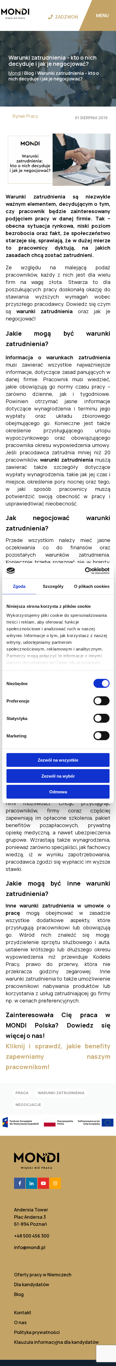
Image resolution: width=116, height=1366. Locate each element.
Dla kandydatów (31, 1284)
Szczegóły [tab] (53, 586)
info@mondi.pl (29, 1247)
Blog (19, 1294)
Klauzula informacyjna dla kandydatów (56, 1342)
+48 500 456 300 (31, 1236)
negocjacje (28, 1104)
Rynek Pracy (25, 116)
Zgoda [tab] (19, 586)
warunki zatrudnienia (61, 1092)
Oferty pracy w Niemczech (43, 1274)
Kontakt (22, 1312)
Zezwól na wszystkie (58, 760)
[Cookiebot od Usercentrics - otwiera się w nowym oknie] (85, 570)
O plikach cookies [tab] (92, 586)
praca (21, 1092)
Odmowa (58, 791)
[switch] (101, 700)
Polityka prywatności (37, 1332)
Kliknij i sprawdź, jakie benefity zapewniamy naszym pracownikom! (58, 1056)
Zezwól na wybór (58, 775)
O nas (20, 1322)
